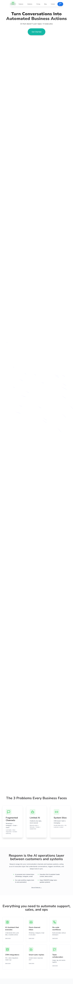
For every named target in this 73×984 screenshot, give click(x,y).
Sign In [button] (60, 4)
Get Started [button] (36, 32)
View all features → (36, 887)
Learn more (8, 938)
